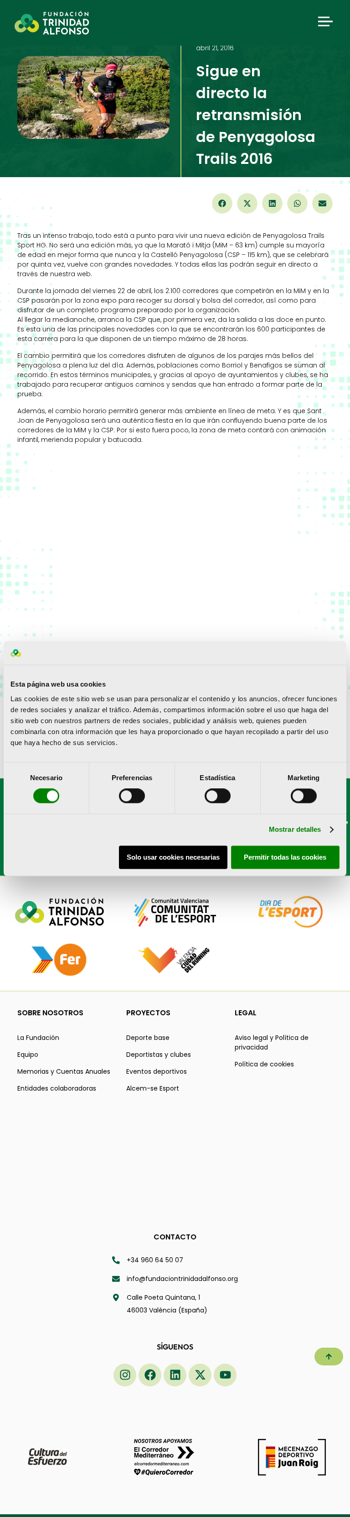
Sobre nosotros (50, 1013)
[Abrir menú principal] (325, 21)
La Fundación (38, 1037)
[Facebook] (150, 1375)
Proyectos (148, 1013)
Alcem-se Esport (152, 1088)
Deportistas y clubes (158, 1054)
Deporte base (148, 1037)
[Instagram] (124, 1375)
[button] (222, 203)
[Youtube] (225, 1375)
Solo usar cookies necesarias (173, 857)
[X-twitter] (200, 1375)
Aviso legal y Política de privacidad (272, 1042)
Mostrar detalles (295, 830)
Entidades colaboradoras (56, 1088)
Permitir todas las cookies (285, 857)
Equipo (27, 1054)
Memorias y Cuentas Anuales (63, 1071)
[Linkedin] (175, 1375)
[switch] (132, 796)
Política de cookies (264, 1064)
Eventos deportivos (156, 1071)
